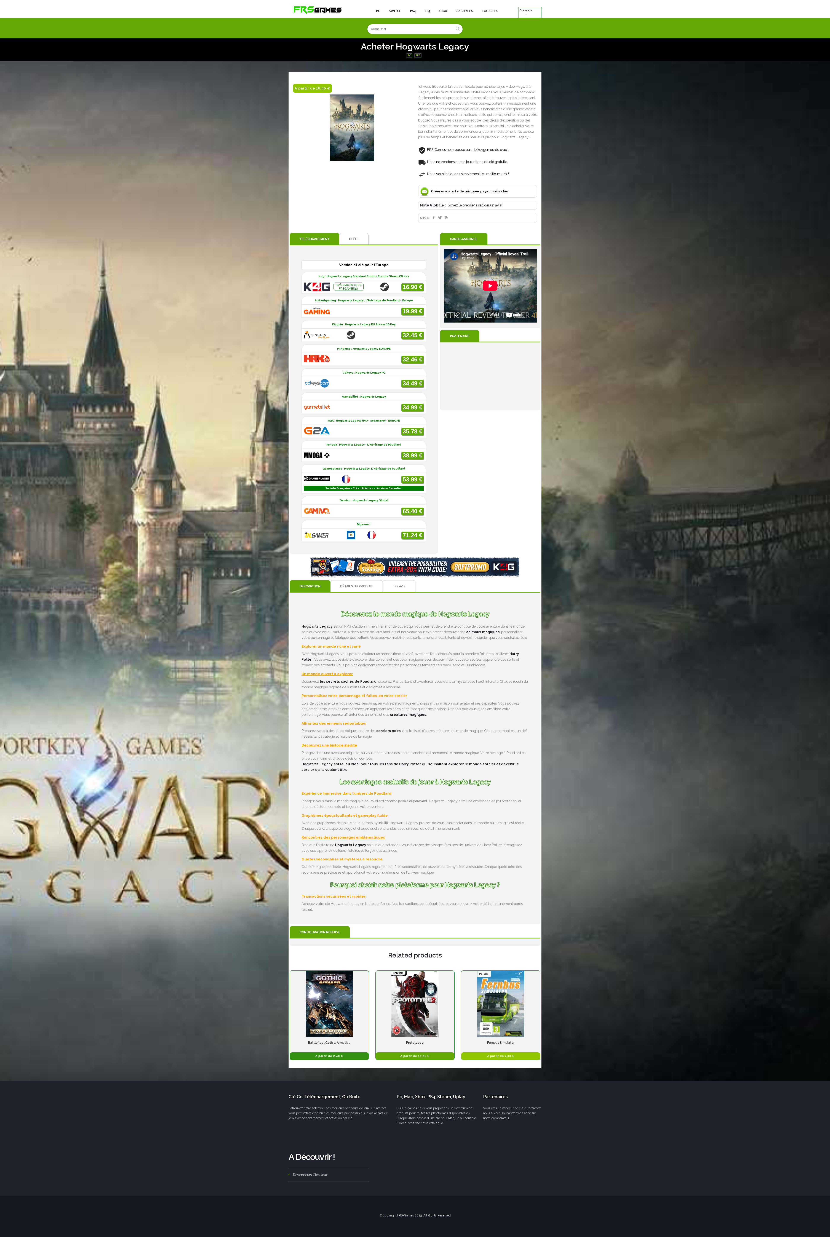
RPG (418, 55)
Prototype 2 (415, 1042)
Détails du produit (356, 586)
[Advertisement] (490, 376)
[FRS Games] (318, 9)
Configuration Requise (320, 932)
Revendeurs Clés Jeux (310, 1175)
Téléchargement (314, 239)
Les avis (399, 586)
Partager (434, 217)
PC (409, 55)
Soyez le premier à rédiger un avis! (475, 205)
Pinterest (446, 217)
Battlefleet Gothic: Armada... (329, 1042)
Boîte (354, 239)
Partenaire (459, 336)
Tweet (440, 217)
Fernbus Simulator (500, 1042)
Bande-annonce (463, 239)
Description (310, 586)
